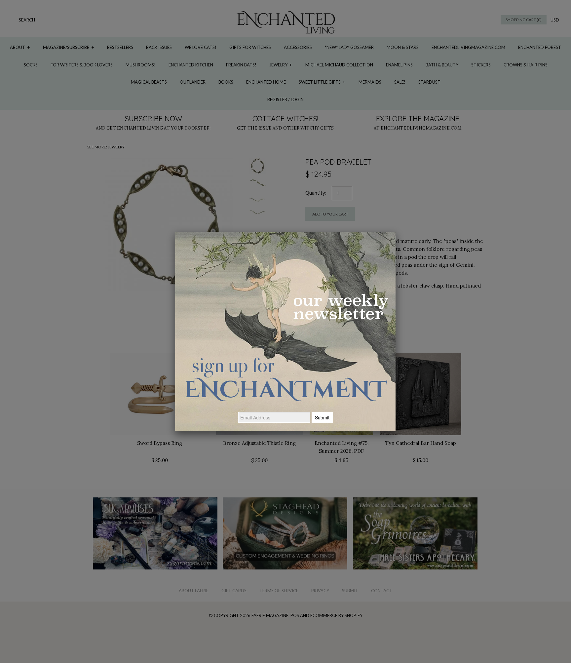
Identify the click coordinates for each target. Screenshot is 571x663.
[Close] (395, 232)
